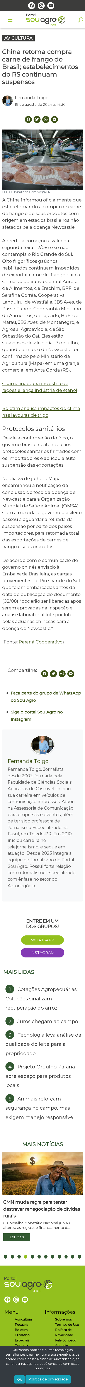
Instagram (42, 952)
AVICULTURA (18, 38)
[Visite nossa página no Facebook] (31, 5)
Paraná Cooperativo (41, 642)
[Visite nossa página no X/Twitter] (37, 119)
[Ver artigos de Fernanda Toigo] (8, 101)
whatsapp (42, 940)
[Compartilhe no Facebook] (44, 673)
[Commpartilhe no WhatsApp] (45, 119)
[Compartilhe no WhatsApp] (62, 673)
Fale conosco (65, 1340)
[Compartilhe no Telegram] (54, 119)
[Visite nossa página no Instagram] (41, 5)
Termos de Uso (67, 1325)
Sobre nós (63, 1319)
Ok (19, 1379)
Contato (21, 1346)
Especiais (22, 1340)
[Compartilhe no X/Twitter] (53, 673)
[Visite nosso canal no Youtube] (50, 5)
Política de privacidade (48, 1379)
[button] (5, 1257)
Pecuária (21, 1325)
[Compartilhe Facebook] (28, 119)
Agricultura (23, 1319)
